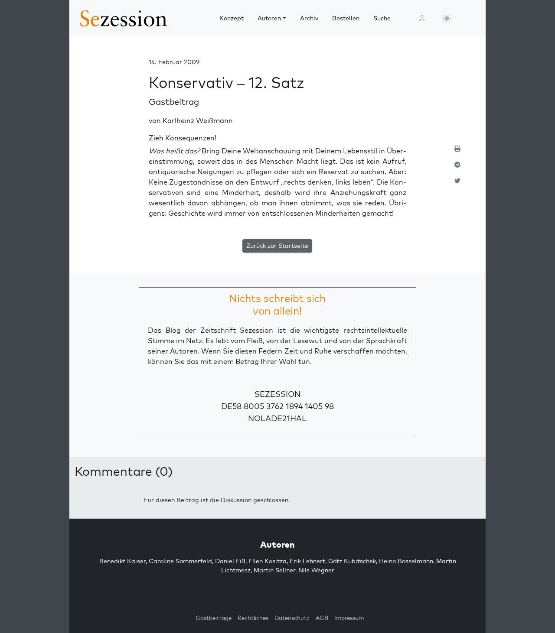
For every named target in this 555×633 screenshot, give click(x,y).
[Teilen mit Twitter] (457, 184)
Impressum (349, 617)
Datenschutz (292, 617)
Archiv (309, 18)
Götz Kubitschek (352, 561)
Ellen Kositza (267, 561)
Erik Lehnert (307, 561)
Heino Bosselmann (406, 561)
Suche (382, 18)
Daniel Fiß (230, 561)
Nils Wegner (316, 570)
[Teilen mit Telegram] (457, 168)
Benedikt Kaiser (122, 561)
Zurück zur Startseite (277, 246)
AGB (322, 617)
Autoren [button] (269, 18)
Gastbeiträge (214, 617)
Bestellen (345, 18)
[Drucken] (457, 152)
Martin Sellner (274, 570)
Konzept (231, 18)
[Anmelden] (421, 18)
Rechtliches (253, 617)
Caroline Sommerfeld (180, 561)
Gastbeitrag (174, 101)
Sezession (277, 394)
